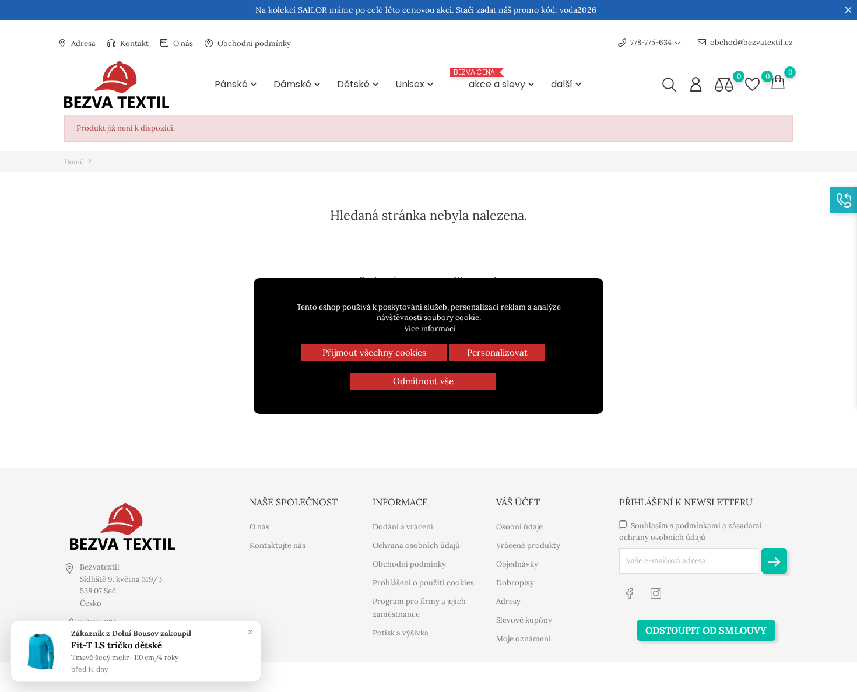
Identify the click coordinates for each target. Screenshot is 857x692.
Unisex (415, 84)
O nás (182, 43)
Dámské (298, 84)
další (567, 84)
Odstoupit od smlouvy (706, 630)
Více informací (430, 328)
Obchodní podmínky (253, 43)
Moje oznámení (523, 639)
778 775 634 (97, 622)
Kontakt (133, 43)
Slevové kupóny (524, 620)
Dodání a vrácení (403, 527)
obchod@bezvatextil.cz (751, 42)
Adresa (82, 43)
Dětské (359, 84)
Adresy (508, 601)
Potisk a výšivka (400, 633)
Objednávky (517, 564)
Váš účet (518, 502)
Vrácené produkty (528, 545)
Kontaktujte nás (277, 545)
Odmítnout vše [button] (423, 381)
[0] (724, 85)
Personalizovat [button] (497, 352)
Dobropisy (515, 583)
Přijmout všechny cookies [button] (374, 352)
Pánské (237, 84)
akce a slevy (495, 83)
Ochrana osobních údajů (416, 545)
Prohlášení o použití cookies (423, 583)
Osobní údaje (519, 527)
